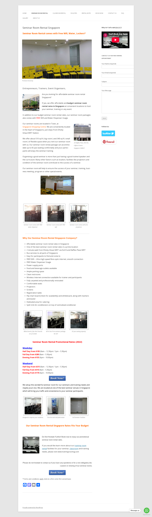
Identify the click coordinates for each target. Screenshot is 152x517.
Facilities (74, 13)
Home (24, 13)
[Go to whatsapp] (146, 510)
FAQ (122, 13)
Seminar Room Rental (39, 13)
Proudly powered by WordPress (33, 508)
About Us (36, 18)
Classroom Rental (59, 13)
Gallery (25, 18)
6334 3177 (118, 28)
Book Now (99, 13)
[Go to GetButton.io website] (146, 514)
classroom (74, 448)
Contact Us (112, 13)
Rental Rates (86, 13)
